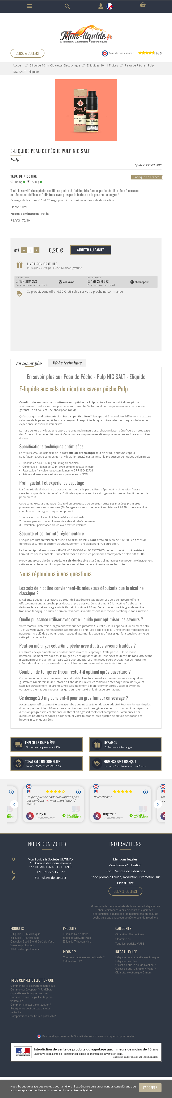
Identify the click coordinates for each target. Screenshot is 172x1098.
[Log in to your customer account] (100, 6)
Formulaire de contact (50, 877)
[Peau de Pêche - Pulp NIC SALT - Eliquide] (86, 110)
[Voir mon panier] (142, 4)
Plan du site (125, 883)
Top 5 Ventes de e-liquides (125, 871)
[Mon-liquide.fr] (86, 34)
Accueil (18, 65)
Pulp (36, 430)
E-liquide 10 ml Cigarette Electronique (55, 65)
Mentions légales (125, 859)
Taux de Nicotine (23, 176)
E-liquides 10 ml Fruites (102, 65)
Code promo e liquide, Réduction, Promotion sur (125, 877)
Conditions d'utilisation (125, 865)
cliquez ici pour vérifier (120, 1036)
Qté (16, 250)
